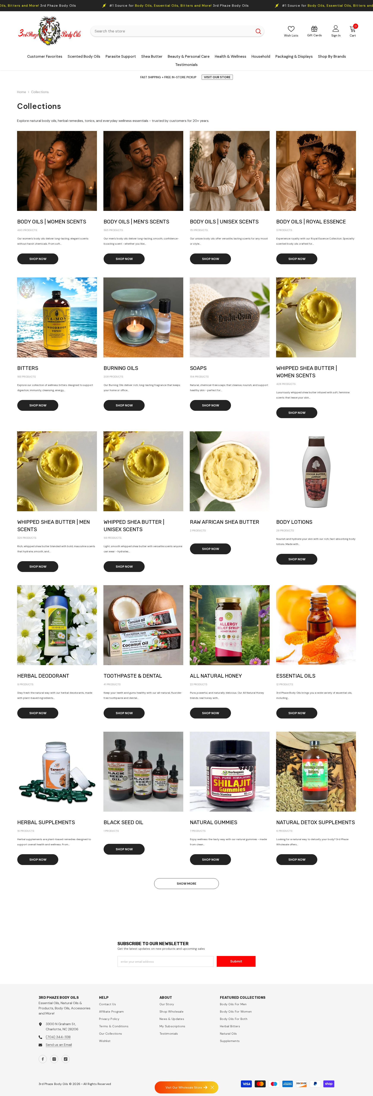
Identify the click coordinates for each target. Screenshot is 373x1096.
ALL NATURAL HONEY (216, 676)
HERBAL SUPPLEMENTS (46, 822)
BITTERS (27, 368)
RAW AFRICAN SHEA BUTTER (224, 522)
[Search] (177, 31)
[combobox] (172, 31)
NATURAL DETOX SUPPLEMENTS (315, 822)
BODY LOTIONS (294, 522)
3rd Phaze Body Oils (185, 5)
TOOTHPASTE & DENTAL (133, 676)
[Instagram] (54, 1059)
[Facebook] (43, 1059)
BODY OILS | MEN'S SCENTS (136, 222)
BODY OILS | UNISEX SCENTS (224, 222)
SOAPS (198, 368)
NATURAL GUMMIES (213, 822)
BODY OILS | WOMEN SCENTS (51, 222)
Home (21, 92)
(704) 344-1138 (58, 1037)
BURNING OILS (121, 368)
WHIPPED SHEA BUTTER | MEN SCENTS (53, 525)
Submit (236, 961)
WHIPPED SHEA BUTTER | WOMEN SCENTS (306, 372)
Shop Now (37, 259)
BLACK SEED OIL (123, 822)
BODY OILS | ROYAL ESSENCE (311, 222)
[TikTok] (66, 1059)
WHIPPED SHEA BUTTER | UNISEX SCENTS (134, 525)
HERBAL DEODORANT (43, 676)
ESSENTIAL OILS (295, 676)
